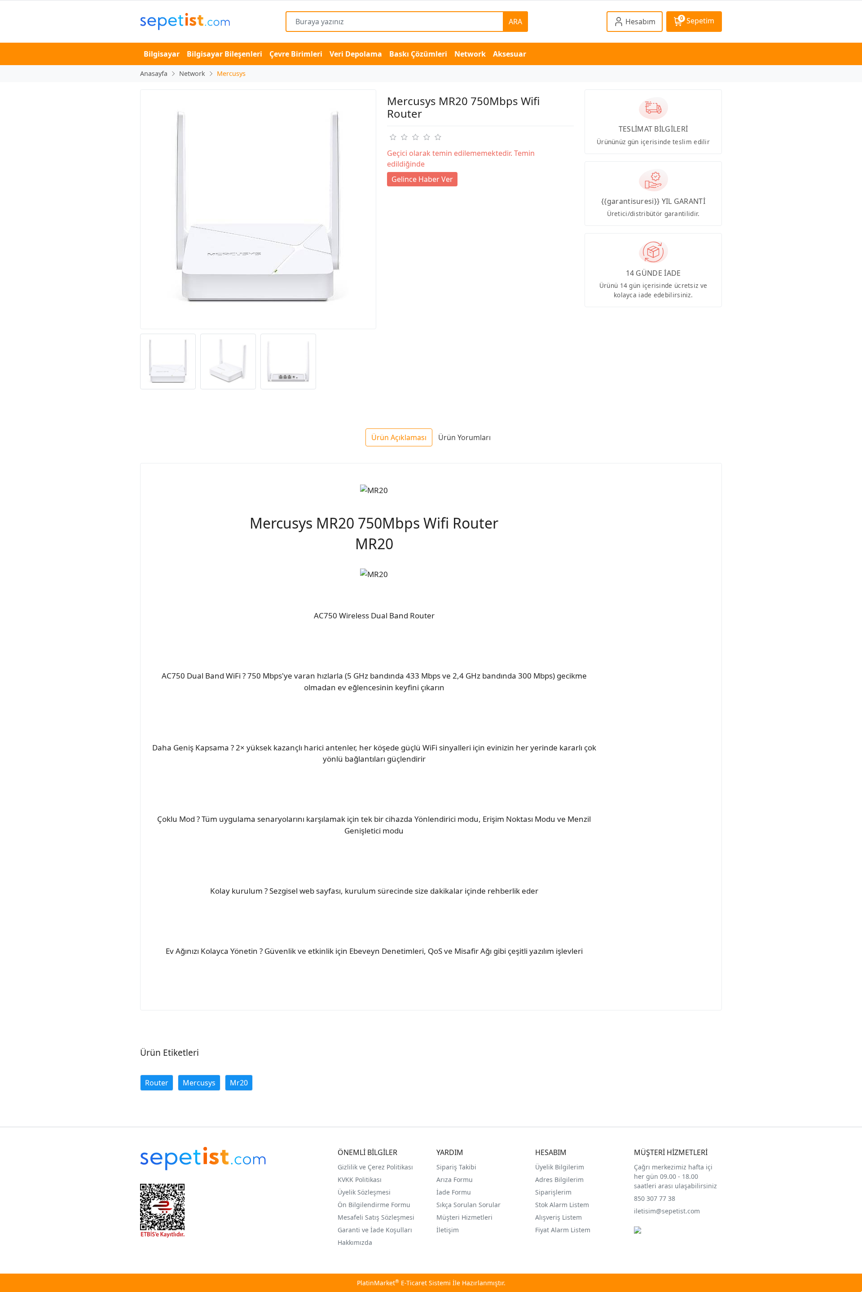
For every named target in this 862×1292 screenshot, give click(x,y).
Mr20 (239, 1083)
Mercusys (199, 1083)
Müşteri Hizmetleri (464, 1217)
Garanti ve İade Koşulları (375, 1230)
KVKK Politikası (360, 1179)
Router (156, 1083)
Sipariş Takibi (456, 1167)
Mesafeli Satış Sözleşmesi (376, 1217)
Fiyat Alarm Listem (562, 1230)
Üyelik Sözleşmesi (364, 1192)
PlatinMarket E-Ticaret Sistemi (404, 1283)
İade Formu (453, 1192)
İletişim (447, 1230)
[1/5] (392, 137)
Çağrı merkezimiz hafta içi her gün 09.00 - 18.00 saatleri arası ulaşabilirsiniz (675, 1176)
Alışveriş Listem (558, 1217)
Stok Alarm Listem (562, 1204)
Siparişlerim (553, 1192)
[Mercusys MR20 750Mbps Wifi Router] (258, 209)
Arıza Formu (454, 1179)
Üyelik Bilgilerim (559, 1167)
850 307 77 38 (654, 1198)
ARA (515, 21)
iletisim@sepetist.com (667, 1211)
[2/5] (398, 137)
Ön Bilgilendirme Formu (374, 1204)
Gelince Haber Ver (422, 179)
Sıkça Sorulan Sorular (468, 1204)
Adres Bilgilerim (559, 1179)
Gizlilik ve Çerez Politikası (375, 1167)
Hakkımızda (355, 1242)
